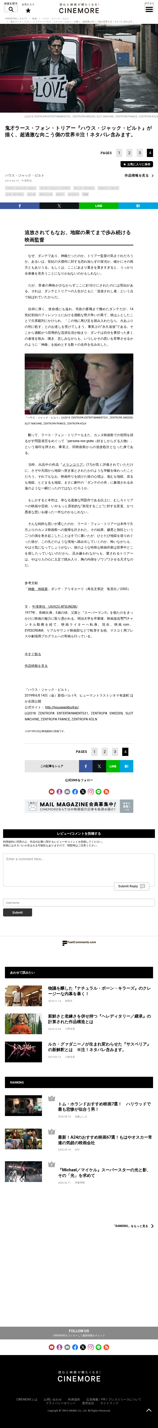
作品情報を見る (137, 175)
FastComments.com (81, 942)
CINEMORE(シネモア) (16, 18)
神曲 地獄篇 (38, 589)
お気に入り (28, 8)
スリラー (73, 194)
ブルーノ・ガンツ (108, 188)
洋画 (85, 194)
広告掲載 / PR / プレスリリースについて (114, 1399)
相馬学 (68, 1000)
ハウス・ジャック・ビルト (55, 18)
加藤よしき (81, 1116)
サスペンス (46, 194)
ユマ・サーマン (14, 194)
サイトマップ (109, 1403)
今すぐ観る (33, 654)
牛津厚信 (26, 180)
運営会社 (88, 1403)
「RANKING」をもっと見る (130, 1226)
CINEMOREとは (27, 1399)
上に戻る (149, 1410)
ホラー (60, 194)
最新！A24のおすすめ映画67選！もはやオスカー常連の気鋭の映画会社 (105, 1140)
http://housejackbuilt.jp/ (62, 707)
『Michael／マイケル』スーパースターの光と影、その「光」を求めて (104, 1172)
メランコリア (72, 465)
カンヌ (31, 194)
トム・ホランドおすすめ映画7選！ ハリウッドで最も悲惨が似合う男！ (104, 1106)
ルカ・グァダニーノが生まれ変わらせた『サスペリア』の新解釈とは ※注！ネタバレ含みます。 (99, 1047)
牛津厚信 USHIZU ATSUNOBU (54, 607)
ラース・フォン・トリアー (55, 188)
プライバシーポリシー (61, 1403)
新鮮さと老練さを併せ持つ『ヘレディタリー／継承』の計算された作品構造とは (99, 1019)
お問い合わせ (53, 1399)
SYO (77, 1149)
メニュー (149, 7)
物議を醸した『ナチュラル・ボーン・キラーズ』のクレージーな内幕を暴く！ (99, 991)
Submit (17, 912)
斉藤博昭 (80, 1182)
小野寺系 (70, 1028)
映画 (34, 18)
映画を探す (11, 7)
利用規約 (8, 841)
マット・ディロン (84, 188)
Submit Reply (128, 886)
